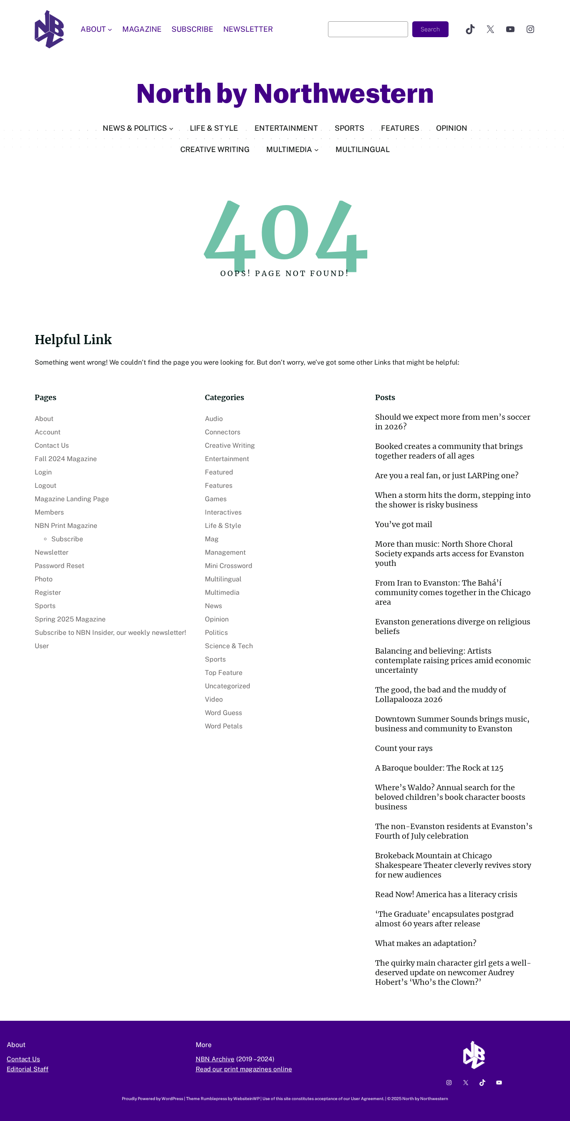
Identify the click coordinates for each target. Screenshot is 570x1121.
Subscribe (67, 539)
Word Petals (223, 726)
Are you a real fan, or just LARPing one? (447, 475)
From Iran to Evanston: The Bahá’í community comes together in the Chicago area (453, 592)
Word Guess (223, 713)
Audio (214, 419)
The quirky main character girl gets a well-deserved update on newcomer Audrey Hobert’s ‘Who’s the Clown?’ (453, 972)
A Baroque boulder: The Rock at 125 (439, 768)
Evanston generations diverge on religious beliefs (452, 626)
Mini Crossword (228, 566)
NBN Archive (215, 1059)
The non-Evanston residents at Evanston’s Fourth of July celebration (453, 831)
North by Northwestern (285, 94)
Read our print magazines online (244, 1069)
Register (48, 592)
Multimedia (222, 592)
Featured (219, 472)
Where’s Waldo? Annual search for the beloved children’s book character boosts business (450, 797)
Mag (212, 539)
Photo (44, 579)
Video (214, 699)
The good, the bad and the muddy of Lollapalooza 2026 (440, 694)
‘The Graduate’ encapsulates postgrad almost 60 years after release (444, 918)
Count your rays (404, 748)
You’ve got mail (403, 524)
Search (430, 29)
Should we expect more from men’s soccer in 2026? (452, 421)
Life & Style (223, 526)
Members (49, 512)
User (42, 646)
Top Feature (223, 673)
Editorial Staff (27, 1069)
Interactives (223, 512)
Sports (45, 606)
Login (43, 472)
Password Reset (59, 566)
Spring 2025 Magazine (70, 619)
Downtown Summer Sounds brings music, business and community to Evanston (452, 723)
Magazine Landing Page (72, 499)
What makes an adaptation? (426, 943)
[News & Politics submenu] (171, 128)
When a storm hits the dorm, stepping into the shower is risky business (453, 500)
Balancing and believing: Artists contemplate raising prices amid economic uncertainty (453, 660)
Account (48, 432)
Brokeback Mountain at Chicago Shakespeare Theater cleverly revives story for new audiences (453, 865)
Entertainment (227, 459)
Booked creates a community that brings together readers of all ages (449, 451)
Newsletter (51, 552)
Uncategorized (227, 686)
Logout (45, 485)
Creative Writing (230, 445)
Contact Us (52, 445)
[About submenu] (110, 29)
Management (225, 552)
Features (218, 485)
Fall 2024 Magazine (66, 459)
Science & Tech (229, 646)
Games (216, 499)
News (213, 606)
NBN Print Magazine (66, 526)
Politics (216, 633)
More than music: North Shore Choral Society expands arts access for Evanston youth (449, 553)
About (44, 419)
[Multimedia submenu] (316, 149)
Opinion (217, 619)
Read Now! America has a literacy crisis (446, 894)
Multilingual (223, 579)
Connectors (222, 432)
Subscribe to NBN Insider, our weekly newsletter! (110, 633)
